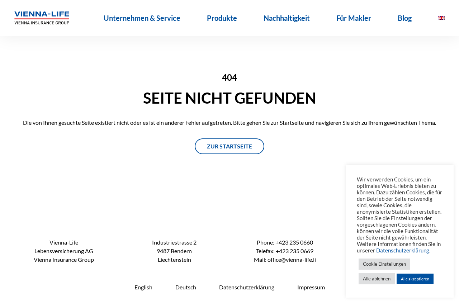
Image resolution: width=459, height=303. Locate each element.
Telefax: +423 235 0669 (284, 250)
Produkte (222, 18)
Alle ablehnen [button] (377, 278)
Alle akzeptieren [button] (415, 278)
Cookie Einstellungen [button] (384, 264)
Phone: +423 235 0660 (285, 242)
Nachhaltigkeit (287, 18)
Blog (405, 18)
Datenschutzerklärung (246, 287)
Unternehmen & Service (142, 18)
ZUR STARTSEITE (229, 146)
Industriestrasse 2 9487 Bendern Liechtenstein (174, 251)
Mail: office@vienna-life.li (285, 259)
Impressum (311, 287)
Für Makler (353, 18)
